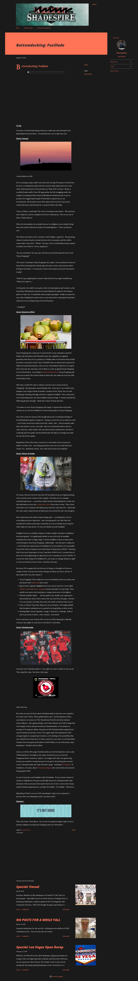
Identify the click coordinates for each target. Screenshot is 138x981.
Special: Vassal (27, 886)
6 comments (25, 909)
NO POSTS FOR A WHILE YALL (38, 920)
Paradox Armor (25, 589)
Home (17, 28)
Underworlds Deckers (50, 372)
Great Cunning (38, 589)
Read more (66, 909)
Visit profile (121, 56)
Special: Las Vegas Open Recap (39, 947)
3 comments (25, 936)
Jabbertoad (35, 583)
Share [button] (86, 65)
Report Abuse (114, 71)
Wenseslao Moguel (44, 768)
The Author (121, 53)
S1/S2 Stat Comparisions (44, 28)
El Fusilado (66, 765)
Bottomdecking (88, 74)
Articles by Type (28, 28)
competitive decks (44, 504)
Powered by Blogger (57, 976)
